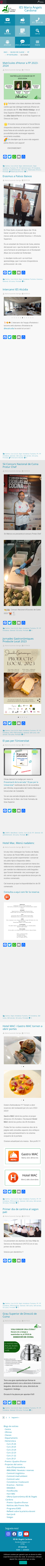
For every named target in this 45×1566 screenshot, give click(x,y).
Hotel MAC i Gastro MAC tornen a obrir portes (22, 1027)
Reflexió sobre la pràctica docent (21, 1511)
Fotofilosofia (12, 1491)
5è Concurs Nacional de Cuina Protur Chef (20, 465)
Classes (8, 1435)
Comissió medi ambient (17, 1476)
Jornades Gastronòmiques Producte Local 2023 (18, 640)
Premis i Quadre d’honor (15, 1461)
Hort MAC (11, 1494)
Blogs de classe (17, 52)
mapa (18, 1549)
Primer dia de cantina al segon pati (21, 1210)
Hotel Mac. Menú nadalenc (18, 843)
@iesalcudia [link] (9, 328)
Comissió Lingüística (15, 1473)
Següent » (15, 1417)
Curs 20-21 (11, 1458)
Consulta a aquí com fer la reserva (21, 891)
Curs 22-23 (14, 454)
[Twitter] (20, 1534)
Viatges (10, 1517)
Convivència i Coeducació (18, 1482)
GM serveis (27, 456)
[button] (14, 317)
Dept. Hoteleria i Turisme (27, 279)
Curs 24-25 (11, 1447)
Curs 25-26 (11, 1444)
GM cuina (19, 456)
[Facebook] (14, 1534)
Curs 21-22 (11, 1455)
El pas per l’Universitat (16, 740)
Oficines (8, 1432)
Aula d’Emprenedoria (16, 1467)
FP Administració (25, 168)
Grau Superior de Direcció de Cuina (20, 1315)
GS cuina (24, 170)
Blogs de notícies (11, 1426)
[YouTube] (26, 1534)
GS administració (14, 170)
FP (28, 52)
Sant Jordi (11, 1514)
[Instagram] (8, 1534)
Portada (5, 172)
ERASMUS (11, 1488)
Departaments (11, 1438)
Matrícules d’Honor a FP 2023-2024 (20, 64)
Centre (7, 166)
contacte (26, 1549)
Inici (5, 52)
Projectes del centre (13, 1464)
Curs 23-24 (14, 166)
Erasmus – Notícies (15, 1485)
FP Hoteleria (12, 55)
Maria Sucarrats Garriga (13, 70)
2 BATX (7, 833)
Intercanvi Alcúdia (17, 458)
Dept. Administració (25, 166)
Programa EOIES (14, 1508)
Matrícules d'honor (34, 170)
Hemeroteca (10, 1441)
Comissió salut (13, 1479)
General (5, 170)
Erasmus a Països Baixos (17, 176)
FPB (11, 733)
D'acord (23, 1562)
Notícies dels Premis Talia (18, 1505)
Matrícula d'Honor (17, 172)
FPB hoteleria (18, 733)
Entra (42, 2)
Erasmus (39, 279)
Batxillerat (14, 833)
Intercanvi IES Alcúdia (15, 289)
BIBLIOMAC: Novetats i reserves (20, 1470)
